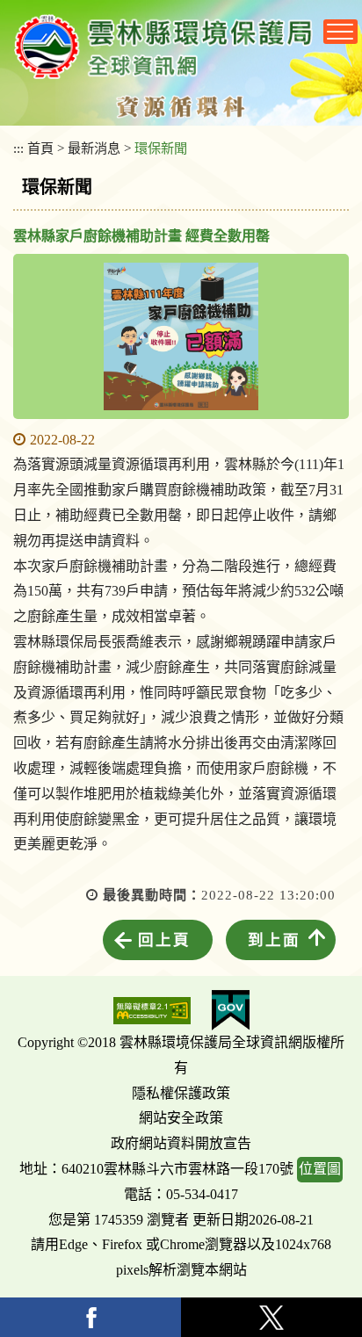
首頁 (40, 148)
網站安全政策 (181, 1117)
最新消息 (94, 148)
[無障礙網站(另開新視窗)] (152, 1010)
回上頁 (164, 940)
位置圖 (320, 1168)
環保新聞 (160, 148)
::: (18, 148)
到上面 (274, 940)
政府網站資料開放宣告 (181, 1143)
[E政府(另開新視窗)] (230, 1010)
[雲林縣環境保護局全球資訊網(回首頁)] (163, 46)
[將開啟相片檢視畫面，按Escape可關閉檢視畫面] (181, 336)
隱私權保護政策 (181, 1093)
